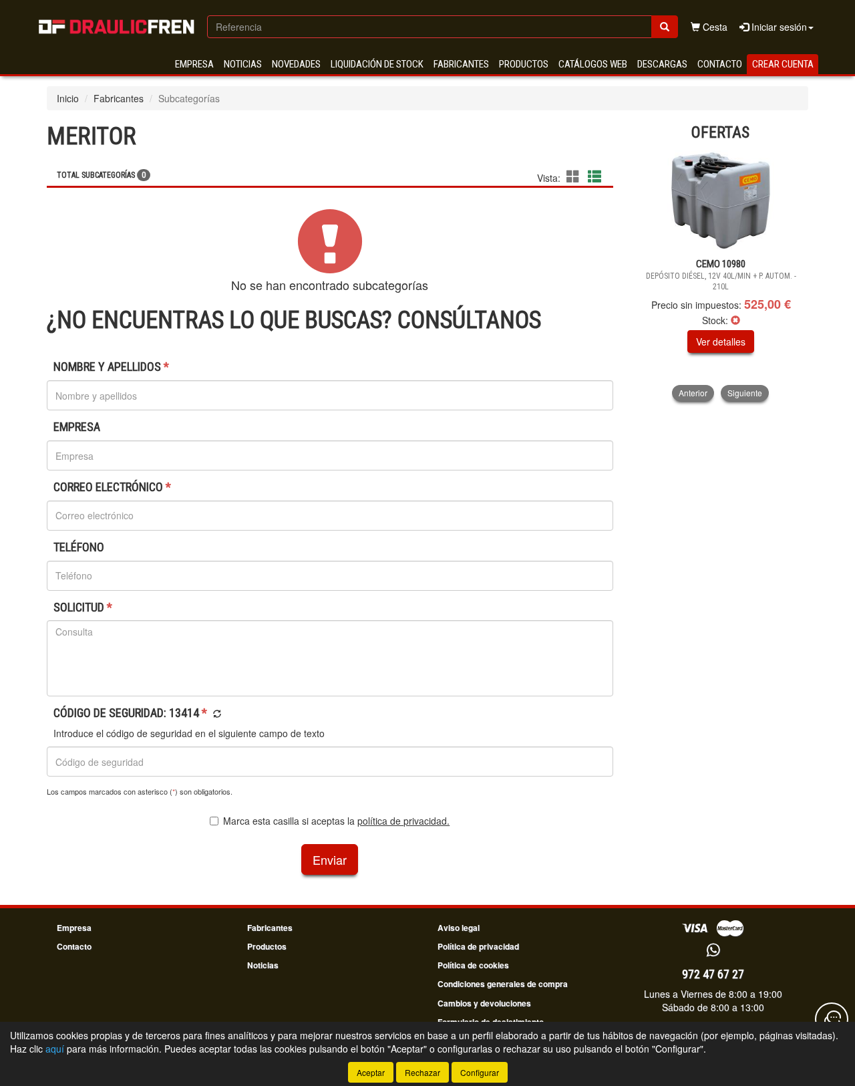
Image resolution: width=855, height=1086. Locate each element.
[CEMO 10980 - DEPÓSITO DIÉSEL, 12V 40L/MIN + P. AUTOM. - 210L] (721, 200)
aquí (54, 1048)
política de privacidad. (403, 820)
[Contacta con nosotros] (831, 1019)
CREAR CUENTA (783, 64)
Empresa (194, 64)
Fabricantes (461, 64)
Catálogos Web (592, 64)
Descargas (662, 64)
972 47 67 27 (713, 974)
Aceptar (371, 1072)
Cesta (713, 26)
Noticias (243, 64)
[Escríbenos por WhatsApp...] (713, 950)
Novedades (296, 64)
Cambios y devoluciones (484, 1003)
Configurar (479, 1072)
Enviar (330, 859)
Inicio (68, 98)
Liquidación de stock (377, 64)
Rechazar (422, 1072)
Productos (523, 64)
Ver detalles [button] (720, 341)
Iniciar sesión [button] (778, 26)
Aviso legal (459, 928)
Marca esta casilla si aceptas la (336, 820)
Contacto (719, 64)
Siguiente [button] (744, 392)
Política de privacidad (478, 946)
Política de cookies (473, 965)
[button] (575, 176)
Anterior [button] (693, 392)
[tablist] (721, 276)
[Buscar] (664, 26)
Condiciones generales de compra (503, 984)
